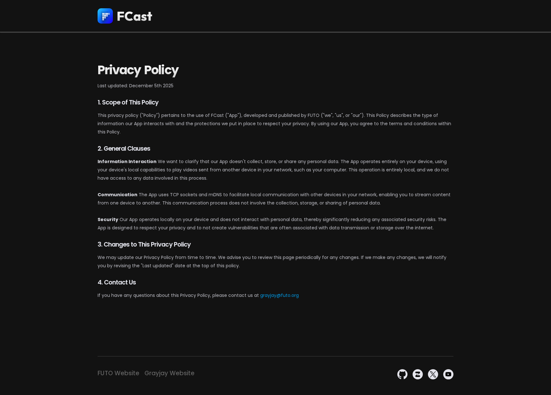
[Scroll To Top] (540, 388)
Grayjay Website (169, 373)
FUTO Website (118, 373)
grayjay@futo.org (279, 295)
